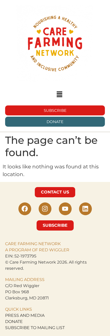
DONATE (14, 321)
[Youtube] (65, 208)
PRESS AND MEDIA (25, 315)
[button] (59, 94)
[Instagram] (45, 208)
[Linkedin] (85, 208)
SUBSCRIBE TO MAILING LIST (35, 327)
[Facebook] (24, 208)
